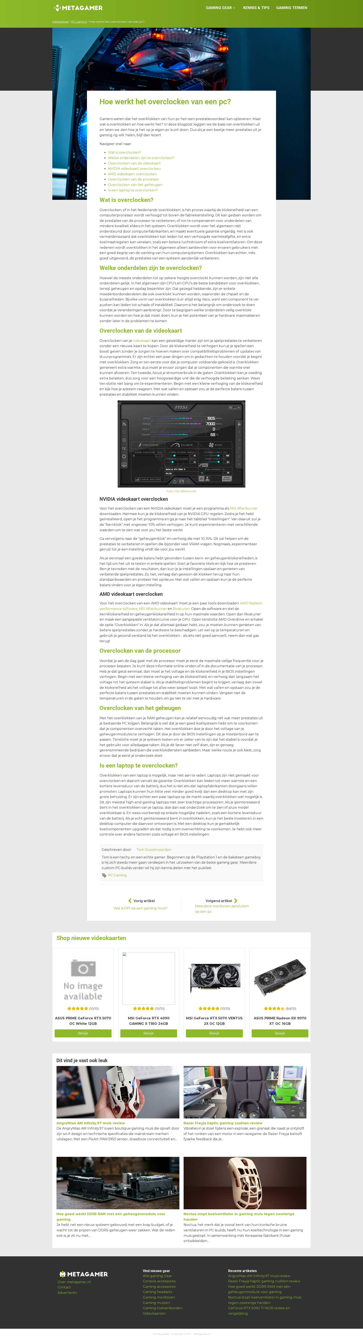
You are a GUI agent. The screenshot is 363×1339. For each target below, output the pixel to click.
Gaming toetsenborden (163, 1308)
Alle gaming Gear (157, 1276)
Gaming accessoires (159, 1287)
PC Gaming (79, 21)
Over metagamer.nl (74, 1282)
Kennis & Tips (256, 7)
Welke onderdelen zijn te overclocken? (141, 158)
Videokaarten (154, 1313)
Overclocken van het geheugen (135, 185)
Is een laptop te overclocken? (133, 190)
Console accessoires (159, 1281)
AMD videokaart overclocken (132, 174)
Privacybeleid (161, 1333)
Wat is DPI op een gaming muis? (140, 908)
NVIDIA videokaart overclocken (134, 169)
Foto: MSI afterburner (181, 491)
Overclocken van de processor (133, 179)
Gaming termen (291, 7)
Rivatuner (181, 609)
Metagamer (60, 21)
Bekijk (83, 1033)
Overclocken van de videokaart (134, 163)
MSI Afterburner (244, 508)
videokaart (142, 341)
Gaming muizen (156, 1303)
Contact (64, 1287)
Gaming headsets (157, 1292)
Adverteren (67, 1293)
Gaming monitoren (159, 1297)
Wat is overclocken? (124, 152)
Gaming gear (219, 7)
